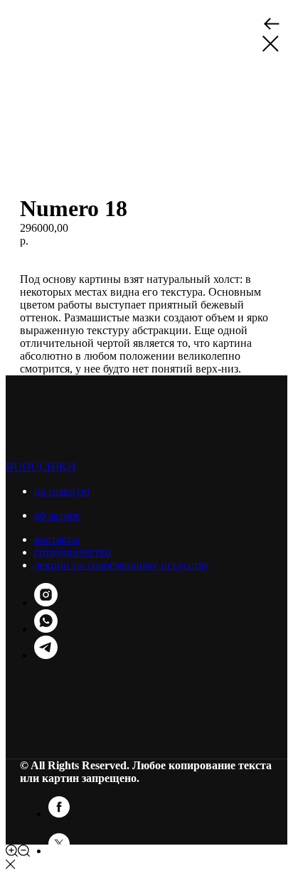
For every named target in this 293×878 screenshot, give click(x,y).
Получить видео (59, 253)
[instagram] (46, 602)
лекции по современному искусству (121, 565)
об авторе (57, 515)
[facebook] (59, 814)
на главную (62, 491)
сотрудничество (72, 552)
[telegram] (46, 655)
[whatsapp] (46, 629)
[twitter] (59, 851)
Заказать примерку (144, 253)
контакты (57, 539)
